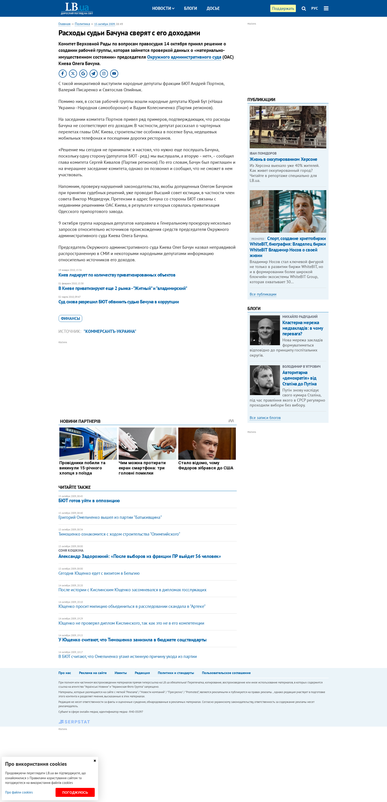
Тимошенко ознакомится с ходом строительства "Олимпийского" (119, 534)
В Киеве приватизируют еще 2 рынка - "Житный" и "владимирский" (122, 288)
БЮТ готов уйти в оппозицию (89, 500)
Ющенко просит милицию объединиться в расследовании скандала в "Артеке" (132, 606)
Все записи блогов (265, 417)
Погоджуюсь (75, 792)
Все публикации (263, 294)
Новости (161, 8)
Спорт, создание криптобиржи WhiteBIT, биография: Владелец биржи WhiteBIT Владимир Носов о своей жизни (288, 246)
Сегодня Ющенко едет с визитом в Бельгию (98, 573)
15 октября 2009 (104, 24)
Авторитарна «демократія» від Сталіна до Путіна (299, 378)
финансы (70, 318)
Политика (82, 23)
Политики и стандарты (176, 672)
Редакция (142, 672)
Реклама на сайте (93, 672)
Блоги (190, 8)
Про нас (64, 672)
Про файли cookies (19, 792)
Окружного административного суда (184, 57)
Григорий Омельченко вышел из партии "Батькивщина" (110, 517)
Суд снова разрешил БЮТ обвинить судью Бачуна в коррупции (118, 302)
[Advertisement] (147, 376)
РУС (314, 8)
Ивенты (121, 672)
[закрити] (95, 760)
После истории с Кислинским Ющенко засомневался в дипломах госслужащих (132, 590)
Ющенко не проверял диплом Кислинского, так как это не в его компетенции (131, 623)
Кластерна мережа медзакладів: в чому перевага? (302, 328)
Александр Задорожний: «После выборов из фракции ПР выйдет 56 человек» (139, 556)
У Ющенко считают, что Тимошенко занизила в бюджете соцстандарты (132, 639)
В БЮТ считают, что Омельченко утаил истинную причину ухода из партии (127, 656)
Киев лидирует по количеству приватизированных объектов (117, 275)
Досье (213, 8)
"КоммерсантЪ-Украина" (110, 331)
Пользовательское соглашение (226, 672)
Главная (64, 23)
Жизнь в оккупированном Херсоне (283, 159)
